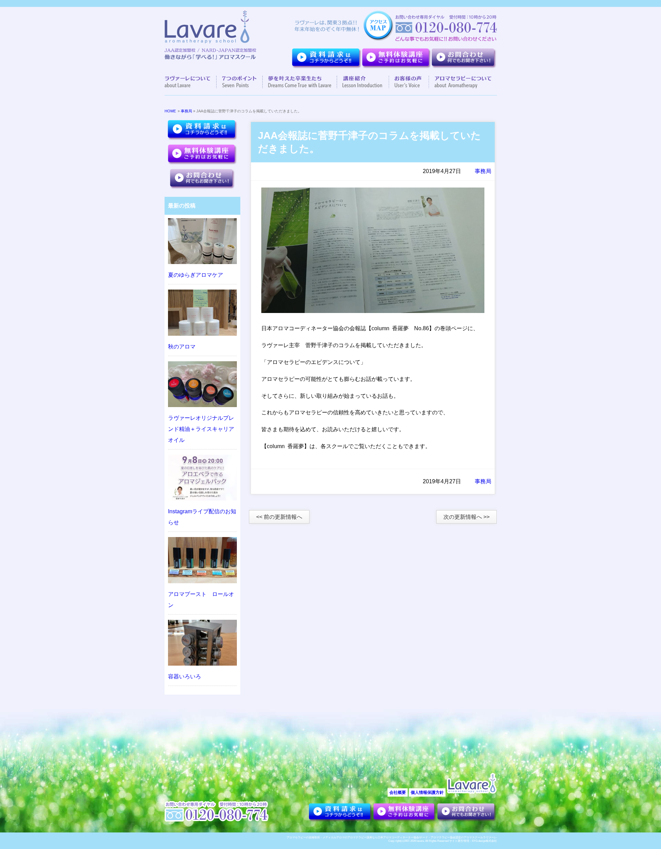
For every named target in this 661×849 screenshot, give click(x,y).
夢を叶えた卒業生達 (300, 82)
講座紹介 (363, 82)
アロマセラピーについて (460, 82)
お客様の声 (409, 82)
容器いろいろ (184, 676)
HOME (170, 111)
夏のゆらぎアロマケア (195, 275)
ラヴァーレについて (191, 82)
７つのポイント (240, 82)
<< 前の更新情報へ (279, 517)
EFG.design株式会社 (484, 840)
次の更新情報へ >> (466, 517)
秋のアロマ (182, 347)
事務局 (186, 111)
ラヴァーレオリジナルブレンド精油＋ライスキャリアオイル (201, 429)
